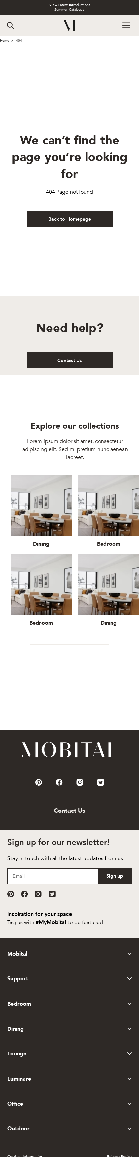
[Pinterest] (10, 894)
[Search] (10, 25)
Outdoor (18, 1128)
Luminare (19, 1079)
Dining (15, 1029)
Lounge (16, 1053)
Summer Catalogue (69, 9)
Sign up (114, 876)
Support (17, 978)
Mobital (17, 954)
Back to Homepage (69, 219)
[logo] (70, 25)
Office (15, 1104)
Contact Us (69, 360)
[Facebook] (24, 894)
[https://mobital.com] (69, 757)
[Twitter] (52, 894)
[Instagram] (38, 894)
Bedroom (19, 1004)
